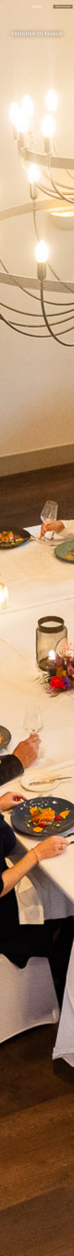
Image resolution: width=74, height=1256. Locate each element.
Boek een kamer (62, 6)
